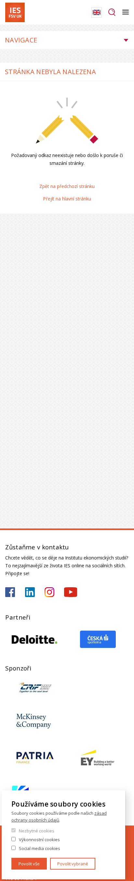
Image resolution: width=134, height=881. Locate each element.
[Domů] (15, 12)
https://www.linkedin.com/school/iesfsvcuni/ (30, 592)
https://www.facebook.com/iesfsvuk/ (10, 592)
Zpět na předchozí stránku (67, 186)
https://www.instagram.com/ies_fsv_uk (49, 592)
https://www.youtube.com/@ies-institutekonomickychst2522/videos (70, 592)
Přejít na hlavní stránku (67, 199)
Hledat (112, 12)
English (96, 12)
